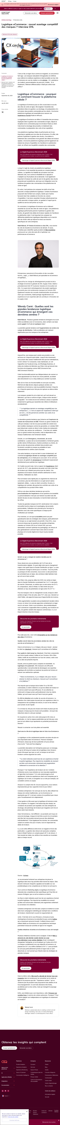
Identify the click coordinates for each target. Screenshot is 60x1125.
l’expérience (50, 466)
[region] (14, 1117)
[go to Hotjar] (14, 1)
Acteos (25, 875)
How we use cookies (13, 1116)
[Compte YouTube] (5, 1091)
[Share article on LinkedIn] (3, 112)
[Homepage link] (4, 1061)
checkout (28, 649)
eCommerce (37, 460)
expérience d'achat (24, 115)
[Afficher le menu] (57, 13)
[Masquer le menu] (58, 1120)
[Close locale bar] (55, 8)
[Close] (27, 1111)
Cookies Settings (56, 1111)
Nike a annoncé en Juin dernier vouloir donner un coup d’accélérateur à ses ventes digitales (37, 938)
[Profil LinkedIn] (3, 1091)
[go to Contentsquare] (4, 1)
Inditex (55, 919)
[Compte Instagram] (8, 1091)
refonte (44, 80)
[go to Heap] (10, 1)
